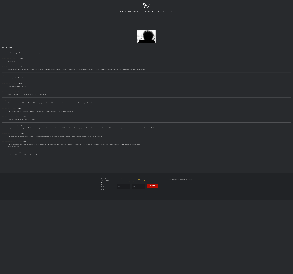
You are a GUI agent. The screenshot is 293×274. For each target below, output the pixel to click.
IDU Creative (189, 183)
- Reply (20, 50)
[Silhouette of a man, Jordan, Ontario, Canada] (146, 36)
